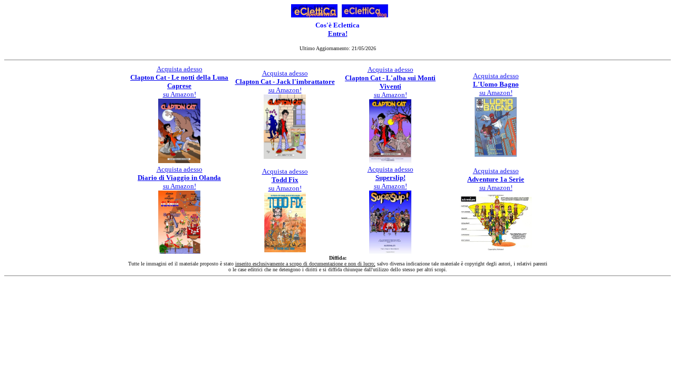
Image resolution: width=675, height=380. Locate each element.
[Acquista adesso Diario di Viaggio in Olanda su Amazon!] (179, 250)
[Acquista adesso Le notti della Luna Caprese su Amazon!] (179, 160)
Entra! (338, 33)
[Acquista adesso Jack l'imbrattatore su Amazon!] (285, 155)
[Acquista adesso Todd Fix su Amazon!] (285, 249)
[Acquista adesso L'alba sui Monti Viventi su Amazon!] (390, 159)
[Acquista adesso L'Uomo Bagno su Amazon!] (496, 153)
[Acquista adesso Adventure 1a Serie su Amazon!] (495, 249)
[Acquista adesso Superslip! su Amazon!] (390, 250)
